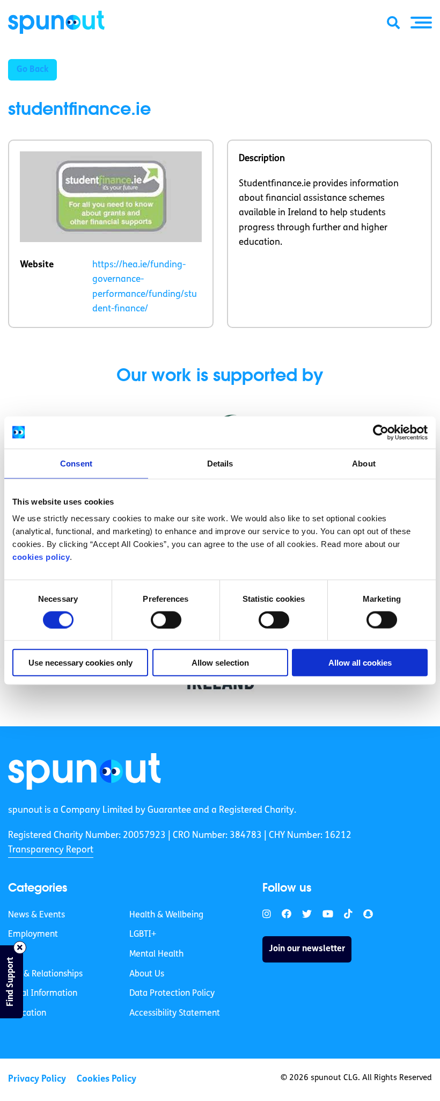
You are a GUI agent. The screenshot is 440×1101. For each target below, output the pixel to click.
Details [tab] (220, 463)
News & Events (36, 915)
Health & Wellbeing (166, 915)
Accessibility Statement (174, 1013)
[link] (84, 771)
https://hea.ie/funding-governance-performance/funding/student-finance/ (144, 286)
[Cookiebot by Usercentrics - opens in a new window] (381, 432)
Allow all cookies (360, 662)
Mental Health (156, 954)
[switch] (166, 619)
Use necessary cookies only (80, 662)
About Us (146, 974)
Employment (33, 934)
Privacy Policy (37, 1079)
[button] (421, 22)
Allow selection (220, 662)
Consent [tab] (76, 463)
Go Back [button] (32, 69)
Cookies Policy (106, 1079)
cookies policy (41, 557)
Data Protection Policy (172, 993)
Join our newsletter (307, 949)
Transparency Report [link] (50, 850)
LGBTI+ (142, 934)
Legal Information (42, 993)
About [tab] (364, 463)
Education (27, 1013)
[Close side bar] (19, 947)
